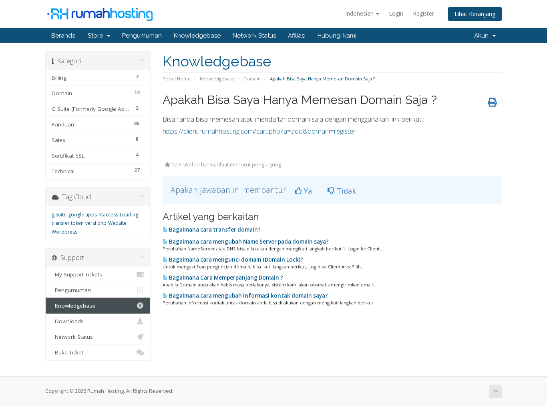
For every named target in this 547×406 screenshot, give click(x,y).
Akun (483, 35)
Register (423, 13)
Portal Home (177, 79)
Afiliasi (297, 35)
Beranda (63, 35)
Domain (252, 79)
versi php (96, 223)
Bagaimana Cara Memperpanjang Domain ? (225, 277)
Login (396, 13)
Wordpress (64, 231)
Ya (307, 191)
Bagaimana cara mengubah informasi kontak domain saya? (248, 295)
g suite (59, 214)
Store (97, 35)
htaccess (108, 214)
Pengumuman (142, 35)
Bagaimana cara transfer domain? (214, 229)
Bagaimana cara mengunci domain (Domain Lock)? (235, 259)
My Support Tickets (77, 274)
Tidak (345, 191)
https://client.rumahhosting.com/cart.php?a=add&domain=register (259, 131)
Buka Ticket (67, 352)
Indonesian (360, 13)
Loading (129, 214)
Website (117, 223)
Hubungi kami (337, 35)
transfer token (68, 223)
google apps (82, 214)
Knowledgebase (197, 35)
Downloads (68, 321)
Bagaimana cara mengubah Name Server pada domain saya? (248, 241)
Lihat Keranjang (474, 14)
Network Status (254, 35)
